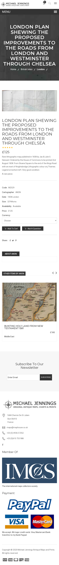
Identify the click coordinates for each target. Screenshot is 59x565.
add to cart (12, 229)
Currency (6, 215)
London (41, 69)
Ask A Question (34, 229)
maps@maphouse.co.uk (17, 427)
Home (13, 69)
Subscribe (46, 377)
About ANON (11, 254)
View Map (44, 321)
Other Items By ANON (13, 273)
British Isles (26, 69)
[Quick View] (29, 302)
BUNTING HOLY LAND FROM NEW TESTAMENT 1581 (23, 327)
